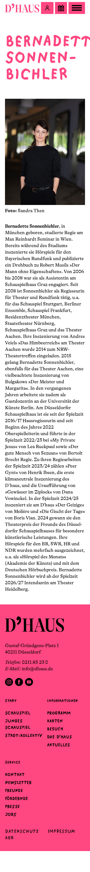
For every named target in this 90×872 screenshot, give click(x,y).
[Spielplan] (61, 8)
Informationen (62, 700)
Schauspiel (17, 713)
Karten (55, 721)
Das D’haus (59, 737)
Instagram (9, 682)
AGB (9, 837)
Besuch (55, 729)
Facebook (19, 682)
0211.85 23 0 (35, 662)
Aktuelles (58, 745)
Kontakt (14, 774)
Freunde (14, 790)
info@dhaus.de (37, 669)
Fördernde (16, 798)
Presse (12, 806)
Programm (59, 713)
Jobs (10, 814)
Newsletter (18, 782)
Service (12, 762)
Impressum (61, 831)
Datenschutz (22, 831)
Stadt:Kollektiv (23, 735)
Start (10, 700)
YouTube (29, 682)
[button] (47, 8)
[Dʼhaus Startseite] (22, 8)
